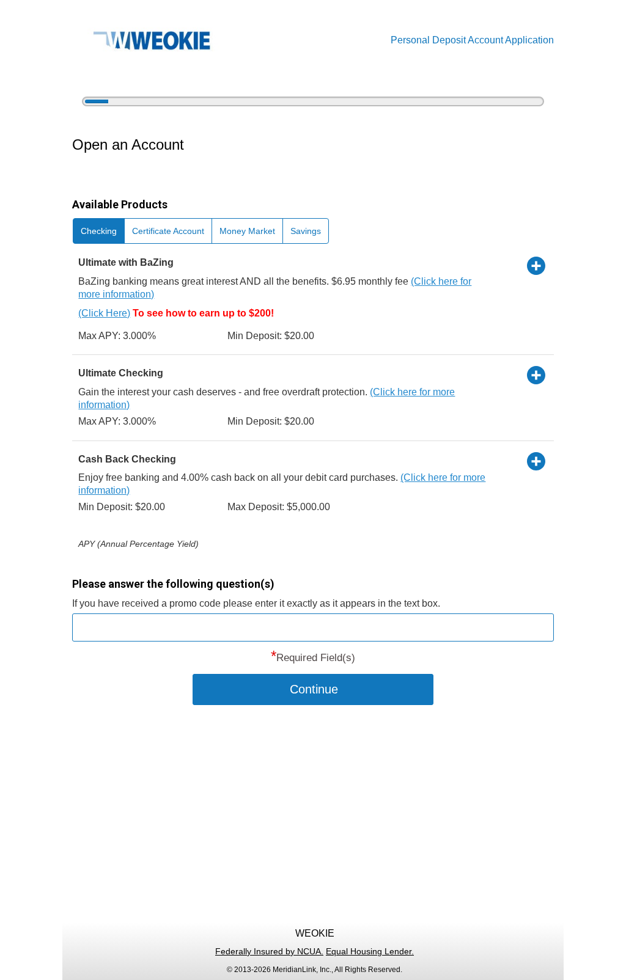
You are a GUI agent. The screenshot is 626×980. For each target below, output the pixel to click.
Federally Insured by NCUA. (269, 951)
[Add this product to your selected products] (536, 265)
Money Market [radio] (247, 231)
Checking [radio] (99, 231)
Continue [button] (314, 689)
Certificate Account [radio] (168, 231)
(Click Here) (104, 313)
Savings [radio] (305, 231)
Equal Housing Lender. (370, 951)
